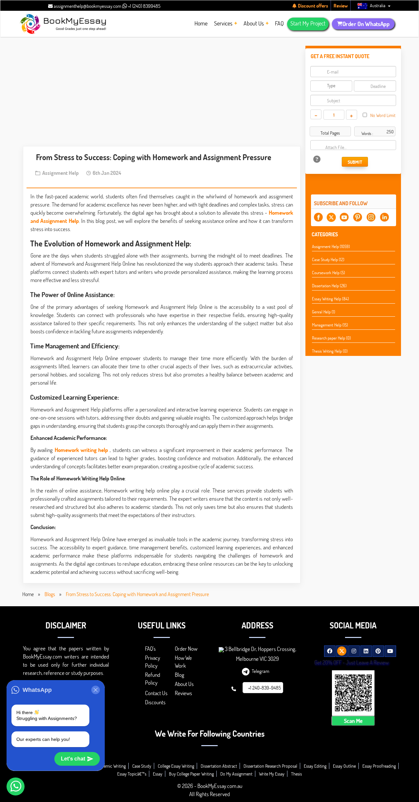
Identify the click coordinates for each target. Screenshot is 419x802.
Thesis (296, 774)
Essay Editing (315, 766)
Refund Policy (152, 678)
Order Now (186, 648)
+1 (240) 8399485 (143, 6)
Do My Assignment (236, 774)
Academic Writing (110, 766)
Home (28, 594)
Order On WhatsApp (366, 24)
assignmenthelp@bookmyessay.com (87, 6)
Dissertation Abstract (219, 766)
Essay (157, 774)
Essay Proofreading (379, 766)
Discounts (155, 702)
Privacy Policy (152, 661)
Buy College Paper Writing (191, 774)
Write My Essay (271, 774)
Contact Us (156, 693)
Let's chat (73, 758)
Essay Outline (344, 766)
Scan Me (353, 720)
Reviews (183, 693)
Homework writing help (81, 450)
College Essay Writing (176, 766)
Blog (179, 674)
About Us (184, 684)
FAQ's (150, 648)
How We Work (183, 661)
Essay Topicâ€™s (131, 774)
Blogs (50, 594)
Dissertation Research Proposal (270, 766)
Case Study (141, 766)
